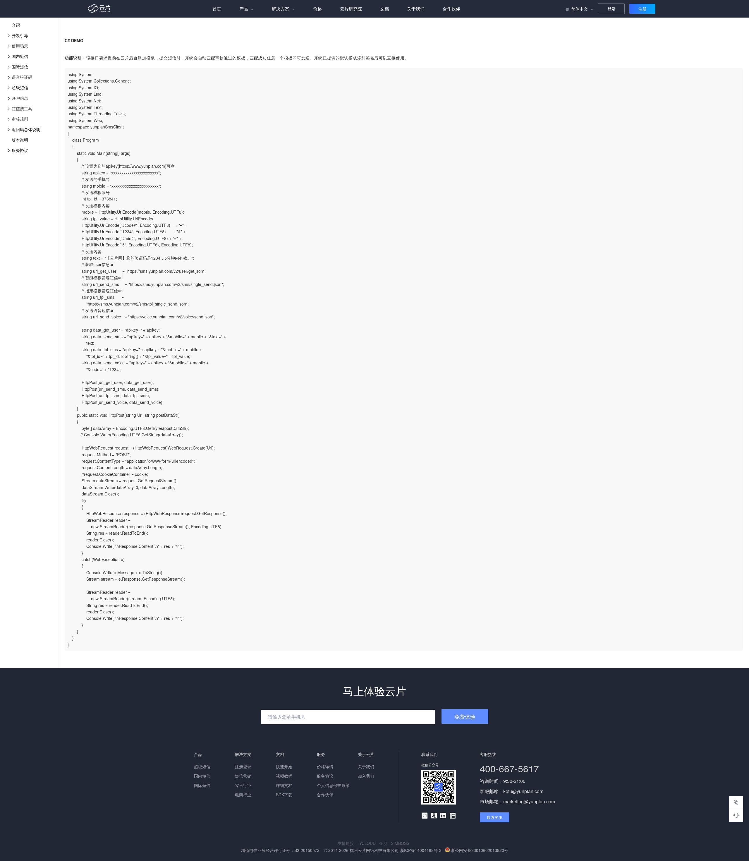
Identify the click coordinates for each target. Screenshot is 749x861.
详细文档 (284, 785)
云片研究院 (351, 9)
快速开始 (284, 766)
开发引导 (20, 35)
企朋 (385, 843)
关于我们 (416, 9)
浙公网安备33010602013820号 (479, 850)
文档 (384, 9)
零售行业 (243, 785)
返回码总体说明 (26, 129)
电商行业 (243, 794)
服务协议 (20, 150)
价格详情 (325, 766)
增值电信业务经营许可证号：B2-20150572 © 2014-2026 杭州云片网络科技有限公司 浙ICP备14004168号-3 (342, 850)
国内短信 (20, 56)
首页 (216, 9)
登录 (611, 9)
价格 (317, 9)
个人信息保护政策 (333, 785)
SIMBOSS (401, 843)
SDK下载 (284, 794)
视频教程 (284, 776)
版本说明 (20, 140)
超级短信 (20, 87)
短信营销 (243, 776)
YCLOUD (369, 843)
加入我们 (366, 776)
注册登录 (243, 766)
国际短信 (20, 67)
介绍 (16, 25)
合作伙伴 (451, 9)
